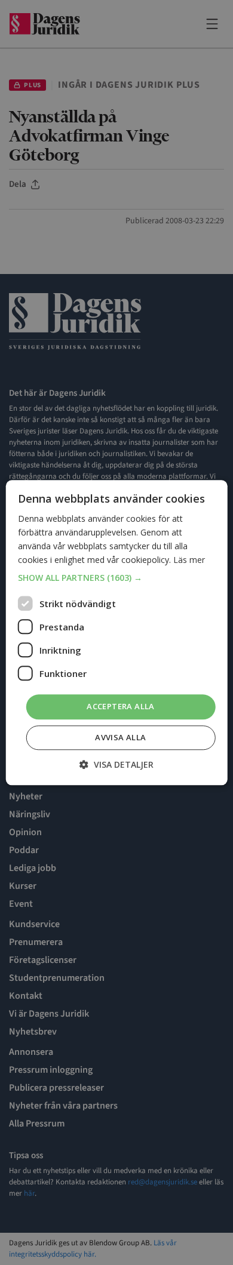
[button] (117, 578)
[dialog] (116, 632)
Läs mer (189, 559)
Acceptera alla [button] (121, 706)
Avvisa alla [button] (120, 737)
